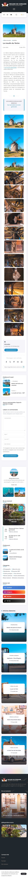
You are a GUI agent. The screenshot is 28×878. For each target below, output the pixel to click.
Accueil (3, 857)
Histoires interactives (18, 578)
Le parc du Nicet (14, 689)
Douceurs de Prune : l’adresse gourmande (16, 529)
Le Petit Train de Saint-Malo (14, 750)
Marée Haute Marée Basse (14, 719)
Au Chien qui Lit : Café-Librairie (14, 536)
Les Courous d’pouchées (10, 67)
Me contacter (4, 864)
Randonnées (7, 571)
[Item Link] (5, 551)
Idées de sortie (16, 569)
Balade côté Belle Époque (15, 557)
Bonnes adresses (8, 575)
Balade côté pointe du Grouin (14, 627)
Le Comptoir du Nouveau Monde (14, 520)
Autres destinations (19, 575)
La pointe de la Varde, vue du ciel (16, 550)
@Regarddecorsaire (14, 478)
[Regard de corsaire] (14, 4)
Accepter (23, 873)
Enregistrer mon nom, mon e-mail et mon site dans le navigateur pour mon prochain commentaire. (14, 449)
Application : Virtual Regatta (14, 658)
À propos (3, 861)
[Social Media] (7, 14)
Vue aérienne (17, 573)
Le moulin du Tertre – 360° (18, 393)
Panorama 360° (16, 571)
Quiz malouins (7, 578)
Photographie (7, 569)
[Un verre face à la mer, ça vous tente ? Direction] (14, 837)
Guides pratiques (8, 573)
